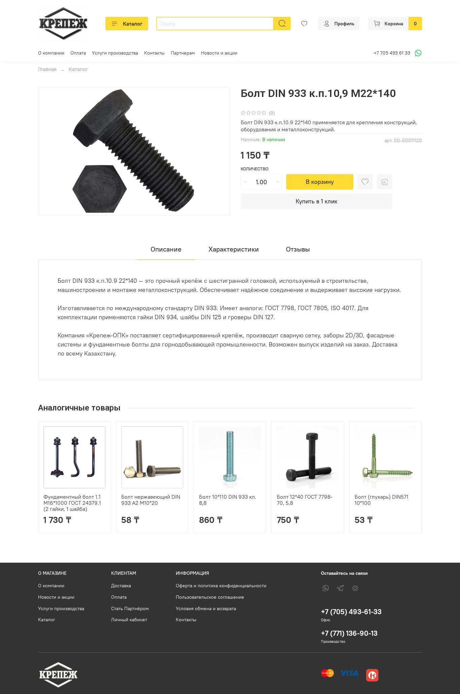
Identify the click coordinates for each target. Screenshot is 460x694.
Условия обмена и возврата (206, 608)
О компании (51, 53)
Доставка (121, 586)
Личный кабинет (129, 620)
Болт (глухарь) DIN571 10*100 (381, 499)
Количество (254, 168)
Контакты (154, 53)
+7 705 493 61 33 (392, 53)
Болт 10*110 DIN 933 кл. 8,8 (227, 499)
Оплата (78, 53)
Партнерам (183, 53)
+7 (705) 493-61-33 (351, 611)
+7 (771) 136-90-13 (349, 633)
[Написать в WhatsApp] (417, 53)
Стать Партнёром (130, 608)
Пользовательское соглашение (210, 597)
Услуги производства (115, 53)
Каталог (132, 23)
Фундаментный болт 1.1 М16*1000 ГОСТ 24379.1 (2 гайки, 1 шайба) (72, 502)
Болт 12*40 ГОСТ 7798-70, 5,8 (304, 499)
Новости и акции (219, 53)
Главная (47, 69)
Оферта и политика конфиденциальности (221, 586)
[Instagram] (355, 588)
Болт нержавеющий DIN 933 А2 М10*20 (150, 499)
